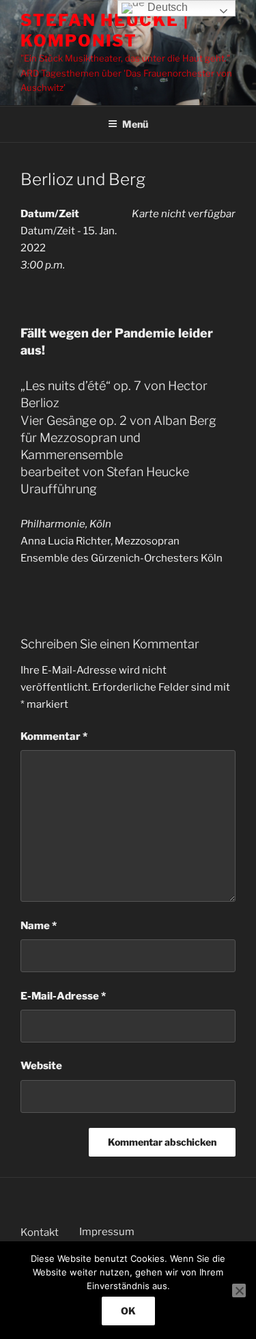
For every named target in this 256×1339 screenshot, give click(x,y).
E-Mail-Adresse (63, 996)
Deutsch (166, 7)
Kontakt (39, 1232)
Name (38, 926)
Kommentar (53, 736)
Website (41, 1066)
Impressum (106, 1232)
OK (128, 1310)
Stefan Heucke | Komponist (104, 30)
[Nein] (239, 1290)
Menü (135, 124)
